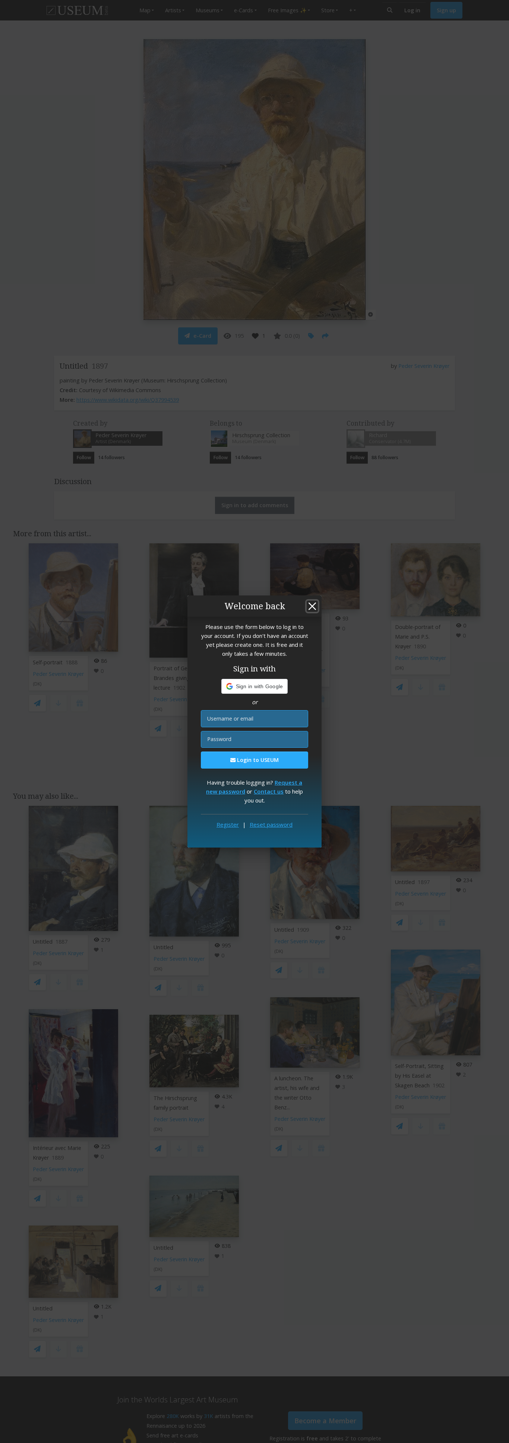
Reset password (271, 824)
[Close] (312, 606)
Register (227, 824)
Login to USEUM (257, 759)
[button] (254, 686)
